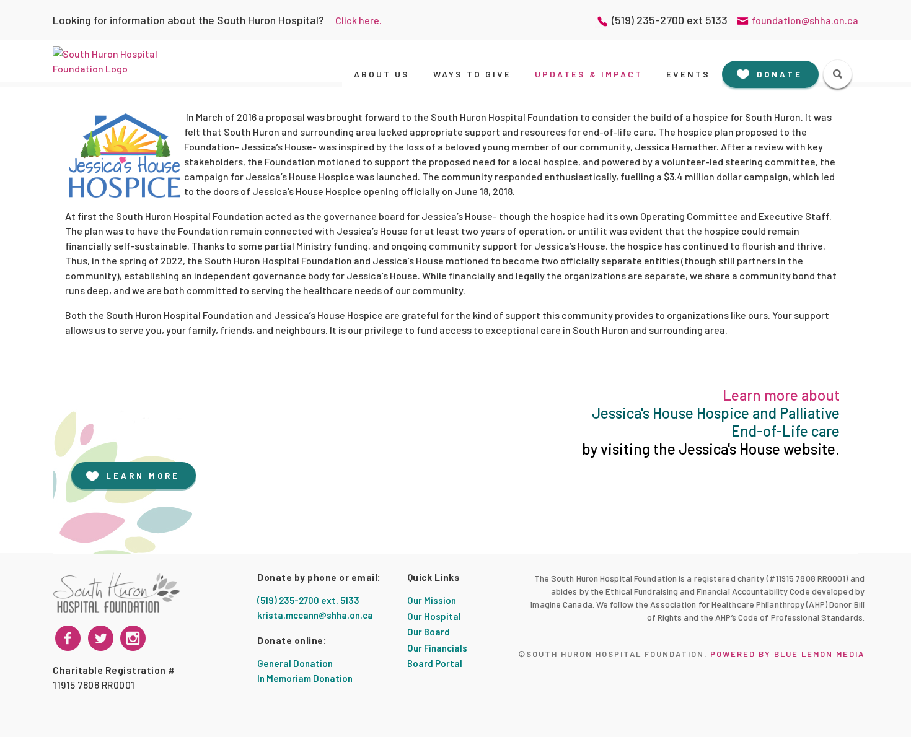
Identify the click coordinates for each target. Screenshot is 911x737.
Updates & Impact (589, 74)
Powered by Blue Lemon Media (787, 654)
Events (688, 74)
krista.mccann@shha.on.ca (315, 615)
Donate (780, 74)
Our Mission (431, 600)
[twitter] (133, 638)
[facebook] (68, 638)
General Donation (295, 663)
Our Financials (437, 647)
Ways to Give (472, 74)
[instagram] (100, 638)
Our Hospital (434, 616)
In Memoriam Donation (305, 678)
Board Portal (434, 663)
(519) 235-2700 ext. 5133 (308, 600)
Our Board (428, 631)
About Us (382, 74)
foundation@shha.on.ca (805, 20)
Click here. (358, 20)
